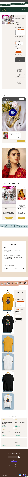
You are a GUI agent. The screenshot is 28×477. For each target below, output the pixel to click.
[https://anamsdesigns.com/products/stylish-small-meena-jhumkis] (18, 64)
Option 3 (17, 44)
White (20, 312)
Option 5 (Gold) (18, 46)
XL (16, 309)
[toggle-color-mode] (24, 9)
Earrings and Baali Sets (21, 18)
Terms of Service (17, 467)
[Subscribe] (19, 457)
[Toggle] (5, 23)
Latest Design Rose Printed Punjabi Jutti (21, 206)
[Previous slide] (3, 19)
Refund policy (16, 469)
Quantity (16, 48)
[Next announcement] (26, 1)
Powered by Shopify (4, 475)
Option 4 (21, 44)
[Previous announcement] (1, 1)
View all (21, 99)
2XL (18, 309)
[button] (26, 9)
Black (17, 312)
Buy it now (19, 54)
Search (15, 466)
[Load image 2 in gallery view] (10, 23)
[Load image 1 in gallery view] (7, 23)
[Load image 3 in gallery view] (12, 23)
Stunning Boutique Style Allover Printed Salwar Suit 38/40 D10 (14, 134)
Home (16, 18)
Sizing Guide (22, 309)
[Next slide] (13, 19)
